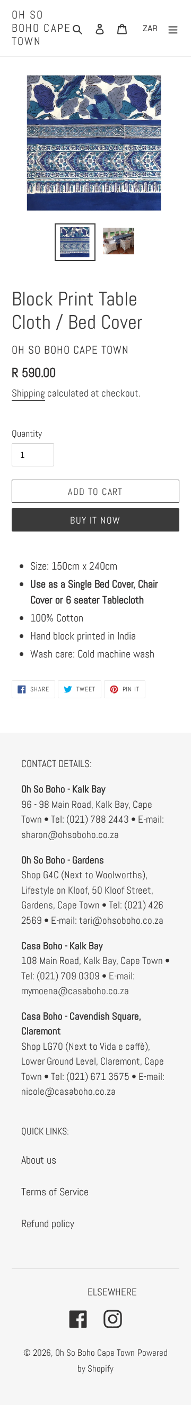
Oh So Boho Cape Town (41, 28)
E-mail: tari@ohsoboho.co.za (107, 920)
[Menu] (173, 28)
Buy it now (95, 520)
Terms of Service (55, 1192)
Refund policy (47, 1223)
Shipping (28, 393)
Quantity (27, 433)
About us (38, 1160)
